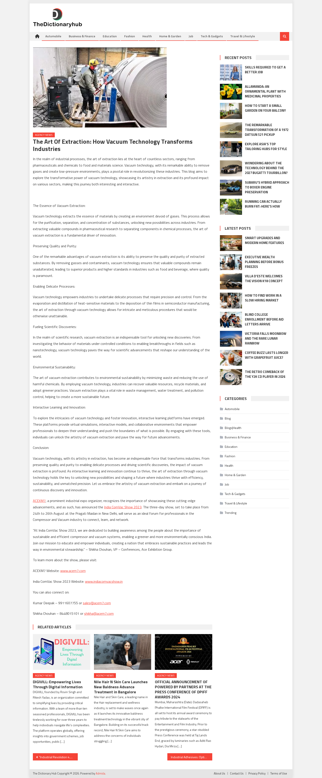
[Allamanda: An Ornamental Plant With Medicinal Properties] (231, 92)
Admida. (101, 773)
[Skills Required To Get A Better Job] (231, 72)
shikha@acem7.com (99, 613)
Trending (230, 512)
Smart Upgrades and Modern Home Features (264, 240)
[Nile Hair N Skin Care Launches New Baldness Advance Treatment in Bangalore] (122, 652)
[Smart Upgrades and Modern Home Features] (231, 243)
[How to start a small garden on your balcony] (231, 111)
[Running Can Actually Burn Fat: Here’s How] (231, 207)
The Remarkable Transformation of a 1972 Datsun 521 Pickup (266, 129)
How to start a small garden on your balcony (265, 108)
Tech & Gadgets (212, 36)
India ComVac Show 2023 (123, 507)
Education (110, 36)
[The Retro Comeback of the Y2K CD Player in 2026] (231, 377)
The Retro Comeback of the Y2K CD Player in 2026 (265, 374)
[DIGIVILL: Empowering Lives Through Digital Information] (61, 652)
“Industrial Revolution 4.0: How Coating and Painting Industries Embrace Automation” (58, 757)
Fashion (129, 36)
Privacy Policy (256, 773)
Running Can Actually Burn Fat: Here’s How (263, 204)
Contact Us (237, 773)
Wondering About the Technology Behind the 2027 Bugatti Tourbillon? (266, 168)
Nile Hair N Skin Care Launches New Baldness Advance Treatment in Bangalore (121, 687)
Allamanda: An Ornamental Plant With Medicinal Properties (265, 91)
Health (147, 36)
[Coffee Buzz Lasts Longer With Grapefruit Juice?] (231, 358)
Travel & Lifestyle (242, 36)
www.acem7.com (73, 570)
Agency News (44, 135)
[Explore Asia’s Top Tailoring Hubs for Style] (231, 149)
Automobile (53, 36)
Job (191, 36)
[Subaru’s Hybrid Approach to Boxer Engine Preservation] (231, 187)
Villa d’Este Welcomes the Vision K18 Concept (264, 278)
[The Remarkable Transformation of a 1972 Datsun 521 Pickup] (231, 130)
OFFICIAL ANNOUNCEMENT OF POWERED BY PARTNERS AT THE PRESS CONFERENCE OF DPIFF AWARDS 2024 (183, 689)
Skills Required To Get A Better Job (265, 70)
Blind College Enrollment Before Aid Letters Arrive (264, 319)
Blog (228, 418)
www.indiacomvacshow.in (104, 581)
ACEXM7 (39, 500)
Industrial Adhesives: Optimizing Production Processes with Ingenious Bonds (191, 757)
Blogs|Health (233, 427)
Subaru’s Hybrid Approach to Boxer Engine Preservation (267, 187)
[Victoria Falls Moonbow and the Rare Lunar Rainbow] (231, 339)
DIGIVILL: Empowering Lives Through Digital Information (58, 684)
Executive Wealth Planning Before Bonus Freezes (264, 262)
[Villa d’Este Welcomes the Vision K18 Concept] (231, 281)
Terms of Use (278, 773)
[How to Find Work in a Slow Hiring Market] (231, 300)
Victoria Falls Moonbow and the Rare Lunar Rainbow (265, 338)
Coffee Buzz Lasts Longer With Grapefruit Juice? (266, 355)
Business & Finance (82, 36)
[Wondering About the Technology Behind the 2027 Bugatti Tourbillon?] (231, 168)
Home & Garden (170, 36)
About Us (219, 773)
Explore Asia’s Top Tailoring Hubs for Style (266, 146)
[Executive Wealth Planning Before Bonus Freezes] (231, 262)
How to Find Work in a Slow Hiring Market (263, 298)
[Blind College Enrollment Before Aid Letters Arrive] (231, 320)
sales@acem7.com (97, 603)
